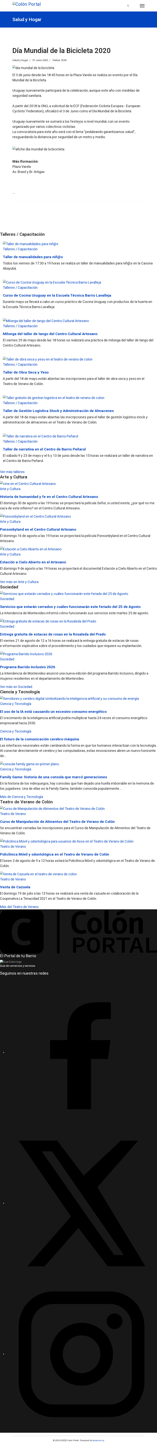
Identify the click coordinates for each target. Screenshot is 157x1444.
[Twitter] (128, 6)
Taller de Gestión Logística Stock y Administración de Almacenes (58, 411)
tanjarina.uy (98, 1440)
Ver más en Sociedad (16, 687)
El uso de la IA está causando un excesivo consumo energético (53, 711)
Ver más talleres (12, 472)
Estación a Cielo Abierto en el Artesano (33, 562)
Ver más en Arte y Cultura (19, 582)
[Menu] (142, 5)
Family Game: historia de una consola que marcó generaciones (53, 777)
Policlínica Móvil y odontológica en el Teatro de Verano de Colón (54, 854)
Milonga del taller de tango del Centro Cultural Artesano (50, 334)
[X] (81, 1203)
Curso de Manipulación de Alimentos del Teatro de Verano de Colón (57, 821)
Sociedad (7, 599)
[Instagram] (134, 6)
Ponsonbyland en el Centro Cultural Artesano (38, 529)
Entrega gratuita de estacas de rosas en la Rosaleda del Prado (53, 634)
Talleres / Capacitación (20, 249)
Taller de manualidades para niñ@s (33, 257)
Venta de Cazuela (15, 887)
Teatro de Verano (13, 814)
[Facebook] (121, 6)
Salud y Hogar (20, 60)
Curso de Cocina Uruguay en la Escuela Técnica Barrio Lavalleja (57, 295)
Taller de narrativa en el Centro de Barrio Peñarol (44, 449)
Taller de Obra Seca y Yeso (26, 372)
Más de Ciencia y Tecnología (21, 797)
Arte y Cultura (10, 489)
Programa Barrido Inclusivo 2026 (27, 667)
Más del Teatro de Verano (19, 907)
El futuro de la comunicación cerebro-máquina (39, 739)
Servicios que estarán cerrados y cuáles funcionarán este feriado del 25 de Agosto (70, 607)
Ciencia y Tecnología (15, 704)
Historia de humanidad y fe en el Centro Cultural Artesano (49, 496)
